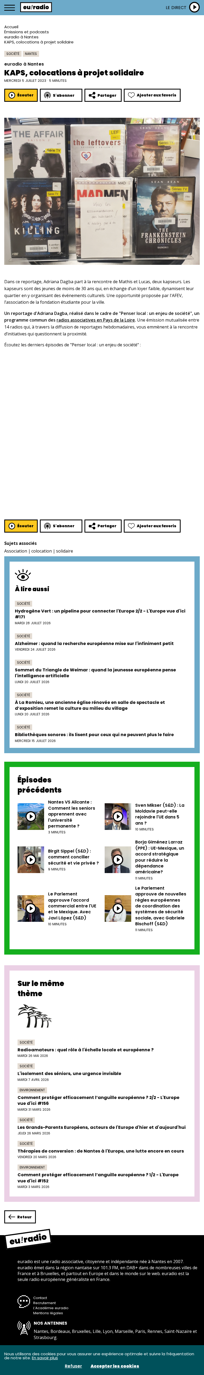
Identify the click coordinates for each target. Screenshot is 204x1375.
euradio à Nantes (21, 37)
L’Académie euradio (51, 1308)
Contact (40, 1297)
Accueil (11, 27)
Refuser (73, 1366)
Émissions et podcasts (26, 32)
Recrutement (44, 1302)
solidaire (64, 551)
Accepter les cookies (115, 1366)
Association (15, 551)
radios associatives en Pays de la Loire (96, 320)
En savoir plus (45, 1358)
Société (12, 53)
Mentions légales (48, 1313)
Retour (24, 1217)
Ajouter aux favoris (156, 95)
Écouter (25, 95)
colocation (41, 551)
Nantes (31, 53)
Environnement (32, 1090)
